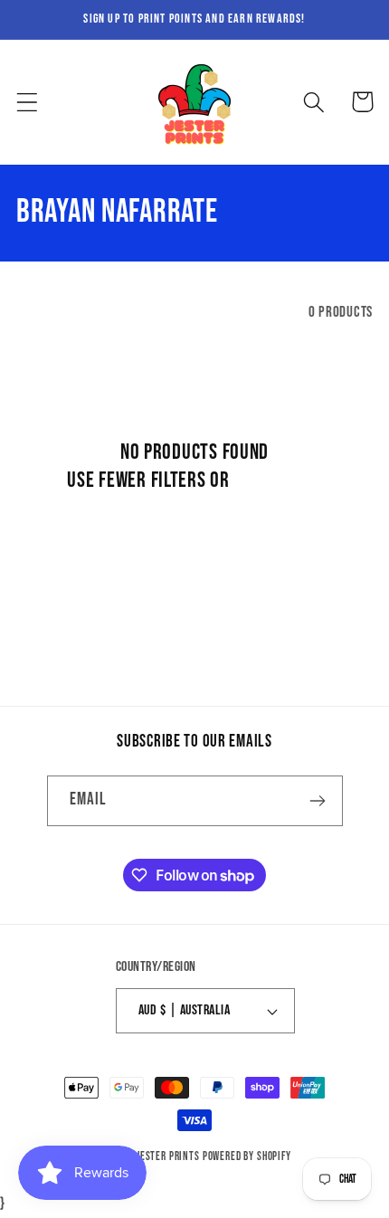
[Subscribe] (318, 801)
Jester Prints (168, 1156)
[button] (28, 102)
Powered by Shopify (247, 1156)
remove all (277, 480)
